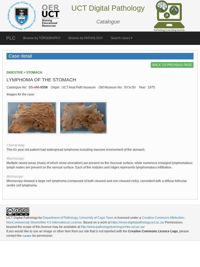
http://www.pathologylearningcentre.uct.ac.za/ (113, 227)
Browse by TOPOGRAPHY (42, 38)
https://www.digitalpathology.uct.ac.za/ (137, 222)
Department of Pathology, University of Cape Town (78, 218)
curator (27, 235)
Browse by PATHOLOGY (85, 38)
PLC (10, 38)
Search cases (120, 38)
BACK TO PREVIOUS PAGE (172, 65)
